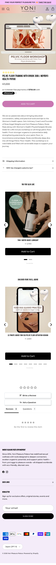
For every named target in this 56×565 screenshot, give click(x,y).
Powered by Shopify (31, 553)
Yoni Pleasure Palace (15, 553)
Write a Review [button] (29, 395)
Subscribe (28, 516)
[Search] (9, 9)
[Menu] (3, 9)
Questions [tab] (27, 409)
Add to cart (28, 104)
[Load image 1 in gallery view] (28, 41)
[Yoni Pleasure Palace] (28, 9)
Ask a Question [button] (29, 402)
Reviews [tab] (9, 409)
